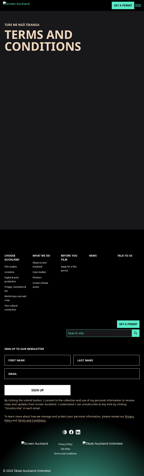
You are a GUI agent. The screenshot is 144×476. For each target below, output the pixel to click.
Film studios (10, 266)
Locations (9, 272)
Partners (37, 277)
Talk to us (124, 255)
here (63, 204)
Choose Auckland (11, 257)
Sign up (37, 390)
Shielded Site (64, 432)
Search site (76, 333)
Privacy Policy (65, 444)
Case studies (39, 272)
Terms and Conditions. (32, 420)
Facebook (71, 432)
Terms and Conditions (65, 453)
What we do (41, 255)
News (93, 255)
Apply (136, 333)
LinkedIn (78, 432)
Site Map (65, 448)
